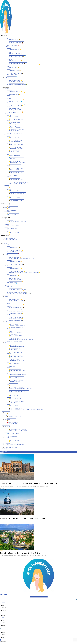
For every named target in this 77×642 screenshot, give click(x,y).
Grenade (9, 98)
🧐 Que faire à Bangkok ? (13, 213)
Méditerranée (5, 87)
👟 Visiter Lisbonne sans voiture (17, 192)
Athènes (9, 115)
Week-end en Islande (12, 228)
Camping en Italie (13, 175)
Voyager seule (6, 235)
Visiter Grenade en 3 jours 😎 (16, 99)
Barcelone (9, 90)
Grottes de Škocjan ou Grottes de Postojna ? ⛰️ (19, 85)
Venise (8, 176)
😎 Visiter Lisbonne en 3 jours (16, 193)
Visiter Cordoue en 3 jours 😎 (16, 97)
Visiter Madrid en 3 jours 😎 (16, 105)
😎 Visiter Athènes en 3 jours (16, 119)
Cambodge (7, 207)
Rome (8, 154)
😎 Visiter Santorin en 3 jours (16, 129)
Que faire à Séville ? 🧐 (15, 108)
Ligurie (8, 136)
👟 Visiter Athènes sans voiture (17, 325)
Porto (8, 196)
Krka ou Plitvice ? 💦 (12, 76)
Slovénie (7, 77)
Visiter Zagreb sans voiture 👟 (17, 71)
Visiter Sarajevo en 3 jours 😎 (16, 56)
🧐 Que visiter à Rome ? (14, 155)
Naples (8, 143)
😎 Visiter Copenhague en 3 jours (17, 221)
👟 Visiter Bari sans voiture (16, 148)
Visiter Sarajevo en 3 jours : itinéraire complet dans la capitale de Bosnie (28, 483)
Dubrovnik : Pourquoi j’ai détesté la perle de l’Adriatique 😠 (24, 64)
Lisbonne (9, 189)
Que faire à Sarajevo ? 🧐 (15, 53)
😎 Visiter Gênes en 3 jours (15, 140)
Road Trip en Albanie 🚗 (13, 45)
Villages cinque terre (14, 141)
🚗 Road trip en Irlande (13, 225)
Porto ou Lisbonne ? (14, 194)
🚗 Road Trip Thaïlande (12, 214)
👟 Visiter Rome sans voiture (16, 157)
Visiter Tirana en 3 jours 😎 (16, 42)
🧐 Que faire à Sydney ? (12, 206)
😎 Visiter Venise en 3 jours (16, 179)
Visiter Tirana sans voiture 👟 (16, 41)
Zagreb (8, 69)
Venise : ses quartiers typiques (17, 183)
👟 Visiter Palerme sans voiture (17, 162)
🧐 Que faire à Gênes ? (14, 137)
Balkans (4, 35)
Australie (7, 204)
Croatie (6, 57)
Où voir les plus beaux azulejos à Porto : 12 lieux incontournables (26, 201)
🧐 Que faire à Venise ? (14, 178)
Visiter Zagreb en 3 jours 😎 (16, 73)
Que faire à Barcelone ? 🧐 (15, 91)
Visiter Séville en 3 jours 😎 (16, 111)
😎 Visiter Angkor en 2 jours (14, 208)
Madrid (8, 102)
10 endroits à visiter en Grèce (14, 133)
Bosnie (6, 46)
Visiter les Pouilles (14, 151)
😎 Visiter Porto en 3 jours (15, 200)
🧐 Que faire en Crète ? (14, 122)
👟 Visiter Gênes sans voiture (16, 346)
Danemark (7, 218)
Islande (6, 227)
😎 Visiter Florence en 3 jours (16, 168)
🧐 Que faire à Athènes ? (15, 116)
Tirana (8, 38)
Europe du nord (6, 217)
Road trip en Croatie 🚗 (12, 74)
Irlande (7, 224)
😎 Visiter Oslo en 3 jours (15, 234)
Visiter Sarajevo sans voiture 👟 (17, 55)
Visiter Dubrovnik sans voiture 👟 (18, 62)
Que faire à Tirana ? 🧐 (14, 39)
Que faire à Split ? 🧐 (14, 67)
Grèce (6, 113)
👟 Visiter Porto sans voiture (16, 199)
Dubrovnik (9, 59)
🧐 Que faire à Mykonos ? (15, 332)
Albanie (7, 36)
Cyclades (9, 123)
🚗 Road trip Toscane (14, 173)
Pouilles (9, 145)
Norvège (7, 229)
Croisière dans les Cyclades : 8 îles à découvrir (21, 339)
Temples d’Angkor (11, 210)
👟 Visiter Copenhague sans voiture (18, 222)
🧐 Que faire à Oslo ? (14, 232)
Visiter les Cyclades (14, 130)
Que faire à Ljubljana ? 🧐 (15, 80)
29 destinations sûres (10, 238)
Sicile (8, 159)
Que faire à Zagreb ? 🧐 (15, 70)
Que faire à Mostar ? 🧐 (15, 49)
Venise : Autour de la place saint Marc (19, 182)
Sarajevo (9, 52)
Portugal (7, 185)
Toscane (9, 165)
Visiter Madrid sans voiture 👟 (17, 104)
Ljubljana (9, 78)
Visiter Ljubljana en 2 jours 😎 (16, 83)
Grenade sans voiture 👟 (15, 101)
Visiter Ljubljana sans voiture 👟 (17, 81)
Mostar (9, 48)
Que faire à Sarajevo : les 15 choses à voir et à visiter (20, 553)
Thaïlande (7, 211)
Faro (8, 186)
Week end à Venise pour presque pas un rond (20, 180)
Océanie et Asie (6, 203)
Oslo (8, 231)
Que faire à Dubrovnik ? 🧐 (15, 60)
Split (8, 66)
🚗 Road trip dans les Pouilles (16, 152)
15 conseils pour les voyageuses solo (14, 236)
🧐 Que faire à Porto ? (14, 197)
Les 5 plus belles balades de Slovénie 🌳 (17, 84)
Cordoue (9, 95)
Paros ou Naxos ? (13, 126)
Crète (8, 120)
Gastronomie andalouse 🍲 (16, 112)
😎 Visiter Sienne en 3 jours (16, 172)
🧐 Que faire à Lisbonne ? (15, 190)
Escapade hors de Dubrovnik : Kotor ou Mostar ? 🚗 (22, 50)
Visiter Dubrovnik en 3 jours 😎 (17, 63)
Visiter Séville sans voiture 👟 (17, 109)
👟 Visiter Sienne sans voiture (16, 171)
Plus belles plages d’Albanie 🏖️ (15, 43)
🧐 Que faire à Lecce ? (14, 150)
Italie (6, 134)
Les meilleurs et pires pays (11, 239)
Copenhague (10, 220)
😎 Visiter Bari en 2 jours (15, 147)
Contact (4, 241)
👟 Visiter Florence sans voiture (17, 166)
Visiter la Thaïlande (12, 215)
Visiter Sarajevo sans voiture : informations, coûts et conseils (24, 518)
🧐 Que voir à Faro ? (14, 187)
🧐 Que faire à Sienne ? (14, 169)
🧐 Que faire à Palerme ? (15, 161)
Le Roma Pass (12, 158)
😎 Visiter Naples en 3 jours (16, 144)
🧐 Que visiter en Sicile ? (15, 164)
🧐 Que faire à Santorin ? (15, 127)
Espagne (7, 88)
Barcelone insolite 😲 (14, 94)
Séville (8, 106)
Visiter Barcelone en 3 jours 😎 (17, 92)
